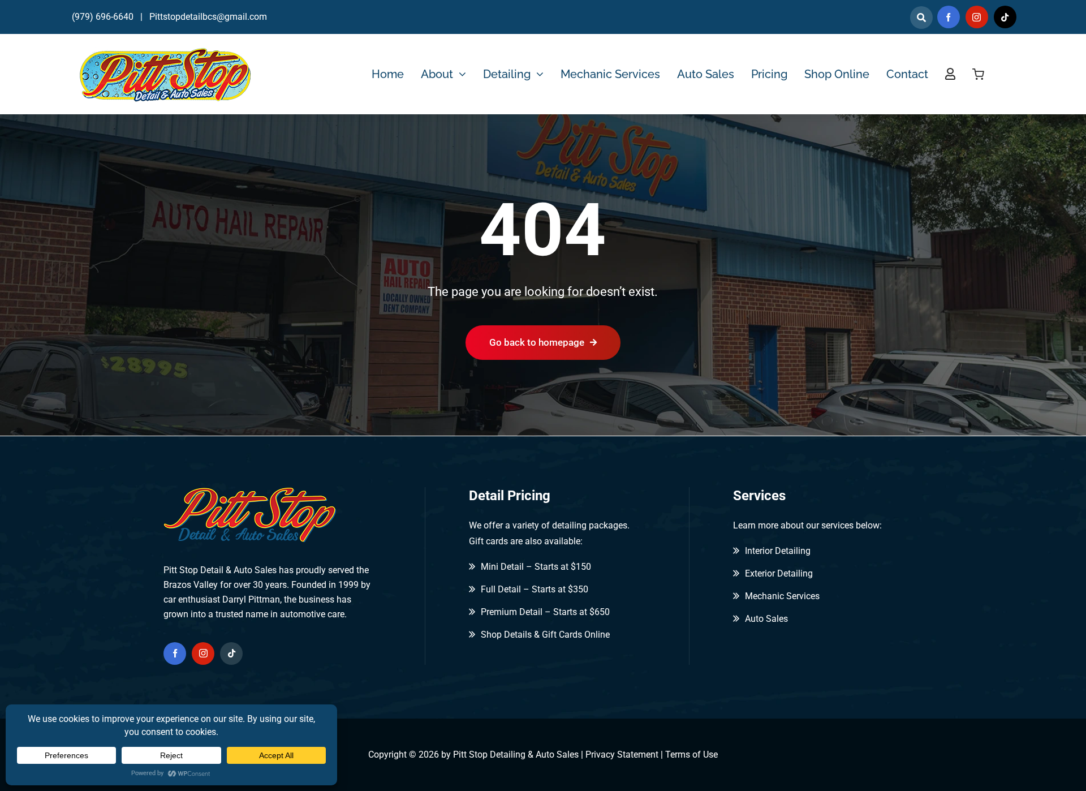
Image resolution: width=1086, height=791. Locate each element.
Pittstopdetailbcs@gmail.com (208, 16)
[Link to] (921, 17)
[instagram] (977, 17)
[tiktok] (1005, 17)
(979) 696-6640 (102, 16)
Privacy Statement (621, 754)
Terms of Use (691, 754)
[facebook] (948, 17)
